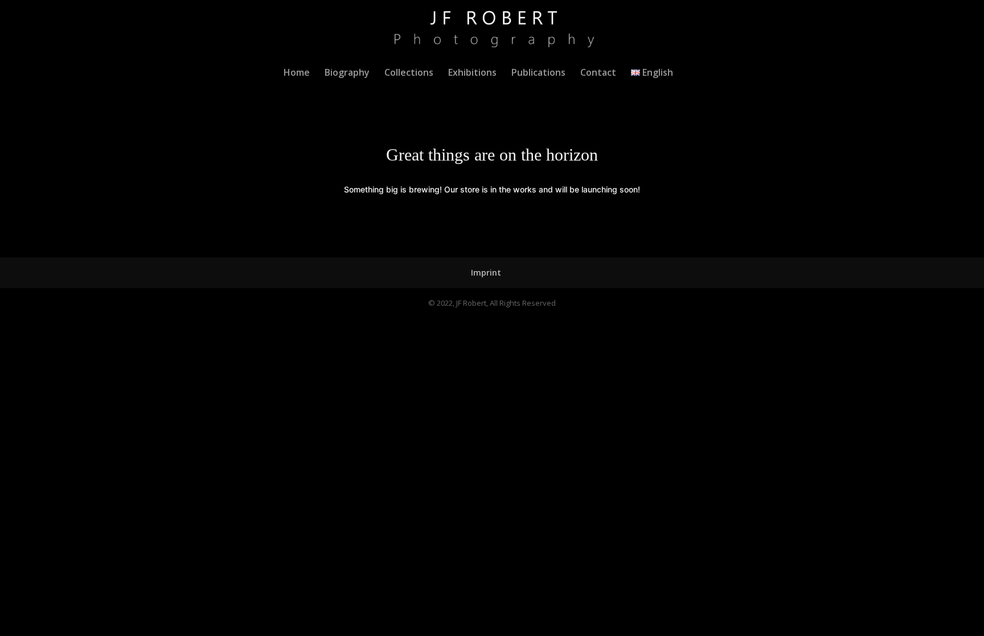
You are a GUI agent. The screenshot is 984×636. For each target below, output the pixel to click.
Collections (408, 73)
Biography (347, 73)
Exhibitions (472, 73)
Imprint (486, 272)
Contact (598, 73)
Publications (538, 73)
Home (297, 73)
